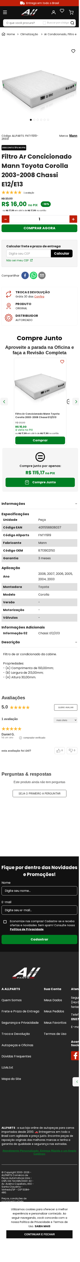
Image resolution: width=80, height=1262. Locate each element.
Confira (39, 296)
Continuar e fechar (39, 1234)
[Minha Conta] (53, 12)
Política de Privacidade (27, 940)
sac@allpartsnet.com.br (33, 1020)
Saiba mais (42, 1226)
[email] (42, 276)
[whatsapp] (33, 276)
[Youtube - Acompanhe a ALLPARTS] (25, 1040)
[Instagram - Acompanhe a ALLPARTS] (16, 1040)
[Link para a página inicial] (9, 34)
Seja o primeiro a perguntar (39, 793)
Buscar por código (58, 22)
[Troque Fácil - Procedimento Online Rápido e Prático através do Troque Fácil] (39, 1127)
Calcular (61, 253)
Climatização (29, 34)
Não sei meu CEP (17, 260)
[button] (39, 504)
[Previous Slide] (4, 401)
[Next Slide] (76, 401)
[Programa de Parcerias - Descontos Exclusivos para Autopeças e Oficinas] (39, 1135)
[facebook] (25, 276)
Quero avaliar (65, 707)
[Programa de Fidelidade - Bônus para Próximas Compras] (39, 1143)
